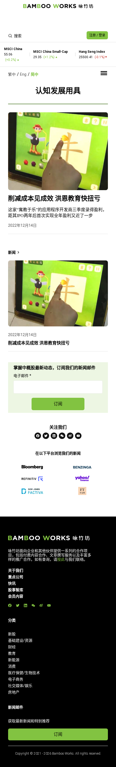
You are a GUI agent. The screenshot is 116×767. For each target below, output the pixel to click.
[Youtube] (78, 436)
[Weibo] (70, 436)
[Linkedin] (54, 436)
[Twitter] (46, 436)
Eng (23, 74)
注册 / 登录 (97, 35)
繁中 (12, 74)
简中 (34, 74)
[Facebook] (38, 436)
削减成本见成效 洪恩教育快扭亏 (54, 198)
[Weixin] (62, 436)
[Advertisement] (58, 20)
